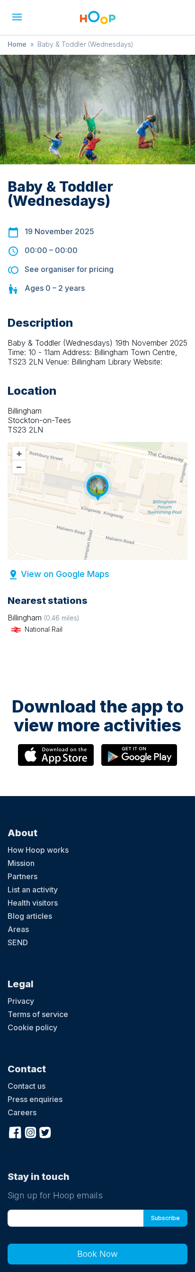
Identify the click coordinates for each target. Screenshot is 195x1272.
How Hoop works (38, 850)
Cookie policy (32, 1027)
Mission (21, 863)
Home (17, 44)
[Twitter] (45, 1131)
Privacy (21, 1001)
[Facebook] (15, 1131)
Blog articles (30, 916)
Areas (18, 929)
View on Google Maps (65, 574)
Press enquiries (35, 1099)
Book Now (97, 1254)
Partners (22, 876)
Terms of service (38, 1014)
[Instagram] (30, 1131)
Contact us (26, 1086)
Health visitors (33, 902)
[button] (17, 17)
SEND (18, 942)
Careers (22, 1112)
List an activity (33, 889)
